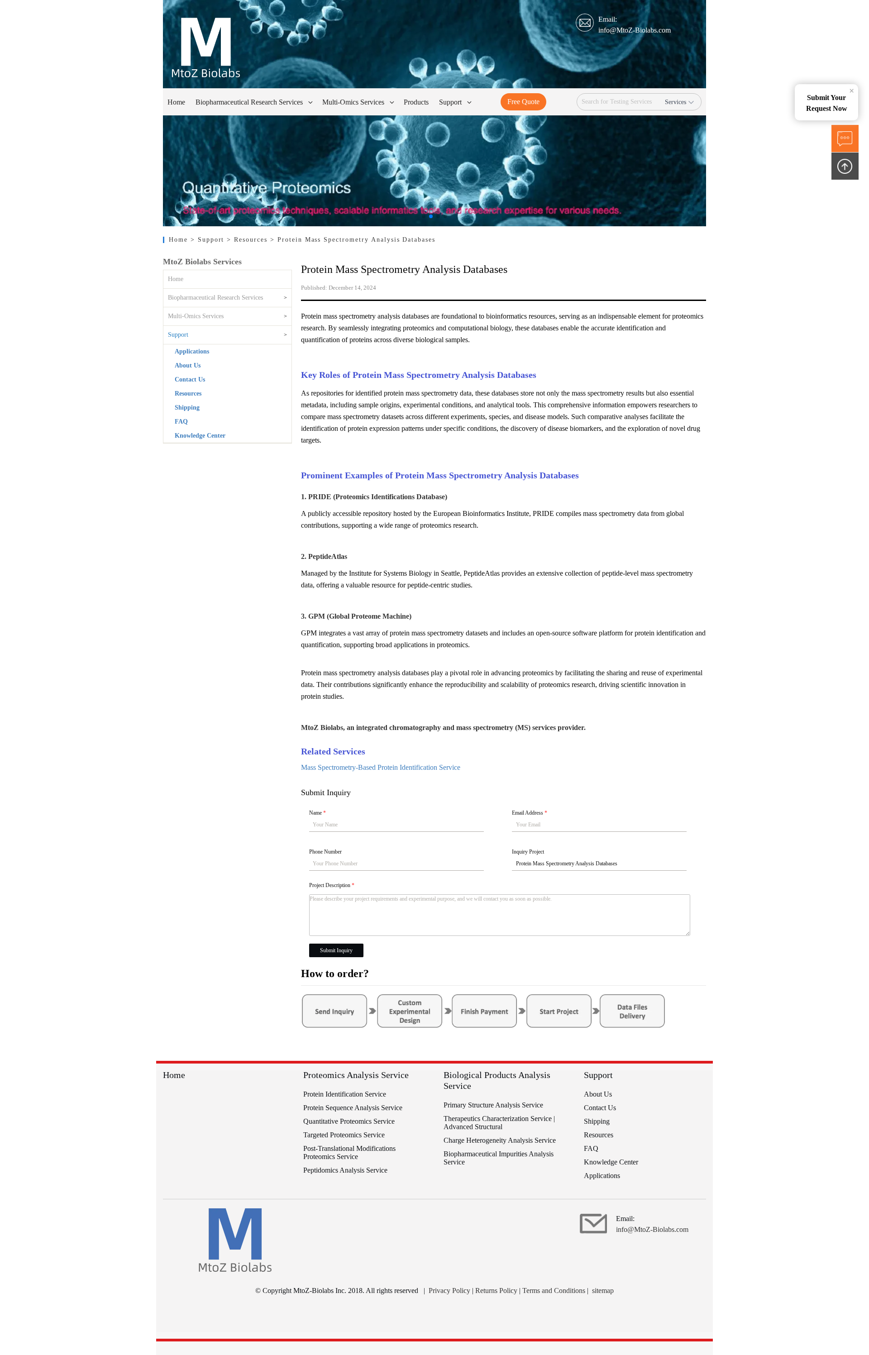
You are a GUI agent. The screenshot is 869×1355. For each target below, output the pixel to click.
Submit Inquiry (336, 950)
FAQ (181, 421)
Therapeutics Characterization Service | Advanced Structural (499, 1123)
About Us (188, 365)
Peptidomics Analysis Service (345, 1170)
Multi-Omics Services (196, 316)
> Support (209, 239)
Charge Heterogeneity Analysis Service (500, 1140)
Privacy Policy (449, 1290)
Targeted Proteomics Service (344, 1135)
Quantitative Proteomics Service (349, 1121)
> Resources (248, 239)
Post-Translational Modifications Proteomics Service (349, 1152)
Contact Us (190, 379)
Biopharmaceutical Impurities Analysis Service (499, 1158)
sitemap (603, 1290)
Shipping (187, 407)
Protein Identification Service (344, 1094)
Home (180, 239)
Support (178, 334)
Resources (188, 393)
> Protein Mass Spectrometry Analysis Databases (352, 239)
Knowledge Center (200, 435)
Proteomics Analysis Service (356, 1075)
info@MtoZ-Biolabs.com (634, 30)
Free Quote (523, 101)
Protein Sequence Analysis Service (352, 1108)
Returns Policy (496, 1290)
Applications (192, 351)
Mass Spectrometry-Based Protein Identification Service (380, 767)
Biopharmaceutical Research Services (215, 297)
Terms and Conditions (553, 1290)
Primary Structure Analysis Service (493, 1105)
